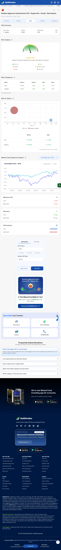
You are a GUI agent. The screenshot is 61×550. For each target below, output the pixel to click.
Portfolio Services (26, 471)
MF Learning (6, 488)
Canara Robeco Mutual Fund (28, 517)
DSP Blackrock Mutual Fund (10, 519)
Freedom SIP (25, 463)
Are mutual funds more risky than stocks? (15, 359)
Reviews (24, 488)
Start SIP (37, 268)
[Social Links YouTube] (29, 426)
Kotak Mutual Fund (32, 520)
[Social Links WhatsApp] (38, 426)
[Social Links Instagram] (34, 426)
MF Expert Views (7, 483)
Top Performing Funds (8, 463)
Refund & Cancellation (47, 483)
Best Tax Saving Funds (8, 468)
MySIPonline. (29, 533)
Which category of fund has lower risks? (14, 373)
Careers (44, 471)
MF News (5, 486)
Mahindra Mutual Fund (8, 516)
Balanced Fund (38, 527)
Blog (4, 478)
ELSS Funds (23, 527)
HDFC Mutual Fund (49, 516)
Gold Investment (26, 468)
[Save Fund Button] (54, 10)
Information (54, 21)
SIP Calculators (26, 478)
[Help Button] (58, 542)
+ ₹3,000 (29, 253)
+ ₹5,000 (37, 253)
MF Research (6, 481)
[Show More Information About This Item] (12, 40)
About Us (44, 458)
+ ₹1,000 (21, 253)
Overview (6, 21)
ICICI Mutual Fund (19, 514)
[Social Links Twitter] (25, 426)
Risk (30, 21)
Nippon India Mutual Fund (9, 522)
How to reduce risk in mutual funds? (13, 364)
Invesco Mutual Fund (41, 517)
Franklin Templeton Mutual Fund (45, 519)
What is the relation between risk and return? (16, 369)
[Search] (51, 2)
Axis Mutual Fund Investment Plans (27, 519)
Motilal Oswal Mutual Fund (22, 516)
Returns (18, 21)
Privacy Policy (45, 481)
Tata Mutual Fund (22, 520)
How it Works (25, 486)
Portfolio (42, 21)
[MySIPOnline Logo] (8, 2)
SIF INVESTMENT (26, 461)
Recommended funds (8, 458)
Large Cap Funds (14, 527)
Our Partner (45, 461)
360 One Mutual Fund (40, 514)
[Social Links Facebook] (17, 426)
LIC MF (50, 517)
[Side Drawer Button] (58, 2)
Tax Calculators (26, 481)
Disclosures (45, 488)
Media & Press (45, 463)
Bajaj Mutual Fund (29, 514)
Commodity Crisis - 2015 (47, 157)
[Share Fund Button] (58, 10)
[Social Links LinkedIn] (21, 426)
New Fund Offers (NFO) (28, 466)
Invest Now (30, 546)
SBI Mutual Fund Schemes (45, 520)
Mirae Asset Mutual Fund (36, 516)
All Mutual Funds (7, 466)
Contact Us (45, 468)
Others (2, 16)
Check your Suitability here (29, 306)
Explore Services (23, 442)
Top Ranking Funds (7, 461)
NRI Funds (5, 471)
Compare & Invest (26, 483)
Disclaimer (44, 486)
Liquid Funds (30, 527)
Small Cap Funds (48, 527)
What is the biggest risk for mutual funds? (15, 349)
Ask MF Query (45, 466)
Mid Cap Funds (6, 528)
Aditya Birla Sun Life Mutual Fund (11, 517)
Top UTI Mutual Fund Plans (9, 520)
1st (21, 259)
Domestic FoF (9, 16)
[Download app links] (39, 401)
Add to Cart (23, 268)
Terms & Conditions (47, 478)
